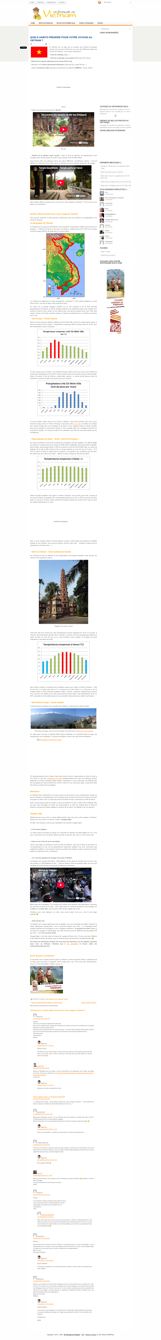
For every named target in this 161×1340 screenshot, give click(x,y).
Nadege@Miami (110, 214)
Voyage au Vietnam (107, 166)
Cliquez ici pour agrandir (84, 731)
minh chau (108, 203)
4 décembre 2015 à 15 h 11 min (42, 1175)
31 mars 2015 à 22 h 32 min (41, 1099)
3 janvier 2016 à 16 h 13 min (41, 1195)
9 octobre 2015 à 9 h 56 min (41, 1145)
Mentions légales (91, 1335)
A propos (40, 2)
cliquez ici (33, 964)
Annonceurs (51, 2)
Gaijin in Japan (105, 251)
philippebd (108, 241)
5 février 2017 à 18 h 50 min (41, 1238)
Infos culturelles (46, 23)
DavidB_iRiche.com (111, 220)
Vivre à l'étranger (86, 23)
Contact (62, 2)
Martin (103, 172)
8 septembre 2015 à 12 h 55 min (42, 1114)
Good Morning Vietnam (108, 255)
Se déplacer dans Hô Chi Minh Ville (120, 182)
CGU (82, 1335)
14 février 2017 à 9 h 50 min (41, 1281)
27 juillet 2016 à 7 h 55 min (45, 1217)
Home (32, 2)
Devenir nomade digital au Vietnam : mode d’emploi (46, 1002)
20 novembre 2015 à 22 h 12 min (47, 1160)
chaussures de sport (54, 778)
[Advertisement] (63, 30)
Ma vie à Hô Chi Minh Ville (66, 23)
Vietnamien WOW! (46, 1215)
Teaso (107, 236)
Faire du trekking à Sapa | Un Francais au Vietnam (48, 1097)
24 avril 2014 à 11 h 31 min (45, 1045)
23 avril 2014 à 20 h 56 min (41, 1068)
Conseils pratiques (49, 999)
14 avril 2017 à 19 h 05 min (45, 1260)
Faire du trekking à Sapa (88, 1002)
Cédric (107, 230)
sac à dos (77, 424)
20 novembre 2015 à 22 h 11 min (47, 1129)
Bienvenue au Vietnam (116, 172)
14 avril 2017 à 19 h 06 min (45, 1304)
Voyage (100, 23)
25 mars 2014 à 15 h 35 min (41, 1018)
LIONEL (39, 1066)
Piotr (106, 209)
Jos (106, 192)
